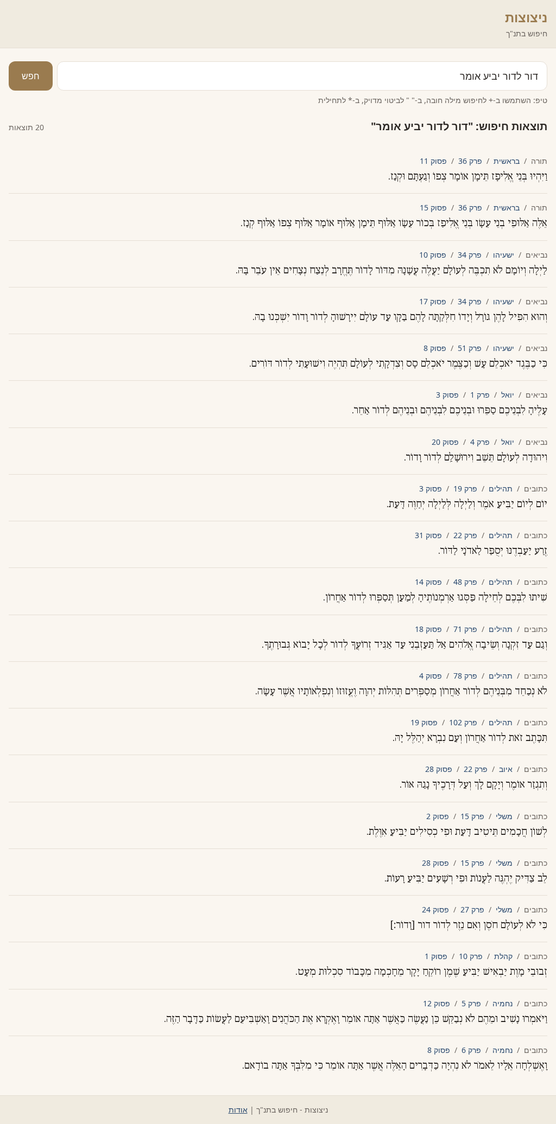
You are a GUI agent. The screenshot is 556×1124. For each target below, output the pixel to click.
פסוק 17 (432, 301)
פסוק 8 (435, 348)
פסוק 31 (428, 535)
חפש (31, 76)
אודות (238, 1109)
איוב (506, 769)
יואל (507, 394)
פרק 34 (470, 255)
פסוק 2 (437, 816)
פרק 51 (470, 348)
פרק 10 (471, 956)
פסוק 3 (447, 394)
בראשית (507, 161)
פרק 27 (472, 909)
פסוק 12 (436, 1003)
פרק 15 (472, 816)
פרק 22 (465, 535)
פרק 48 (465, 582)
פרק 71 (465, 629)
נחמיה (502, 1003)
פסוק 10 (432, 255)
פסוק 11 (433, 161)
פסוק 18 (428, 629)
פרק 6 (471, 1050)
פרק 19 (465, 488)
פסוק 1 (436, 956)
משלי (504, 816)
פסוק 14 (428, 582)
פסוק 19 (424, 722)
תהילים (501, 488)
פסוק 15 (433, 207)
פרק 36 (470, 161)
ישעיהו (503, 255)
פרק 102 (463, 722)
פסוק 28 (438, 769)
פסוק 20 (445, 442)
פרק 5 (471, 1003)
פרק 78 (465, 675)
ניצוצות (526, 17)
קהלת (503, 956)
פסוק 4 (430, 675)
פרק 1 (480, 394)
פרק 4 (480, 442)
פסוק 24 (435, 909)
